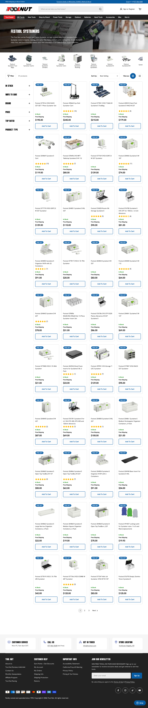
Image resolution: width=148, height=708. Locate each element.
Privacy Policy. (130, 682)
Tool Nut (51, 698)
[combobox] (70, 9)
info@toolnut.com (89, 646)
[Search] (100, 9)
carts (41, 40)
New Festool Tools (64, 42)
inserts (26, 40)
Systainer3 (70, 37)
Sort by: (94, 76)
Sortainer (14, 40)
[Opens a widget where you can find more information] (140, 703)
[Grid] (133, 76)
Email (128, 2)
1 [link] (80, 610)
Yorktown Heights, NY (126, 646)
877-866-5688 (138, 2)
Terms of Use (118, 682)
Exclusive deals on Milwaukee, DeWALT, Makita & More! (74, 2)
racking (32, 40)
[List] (140, 76)
